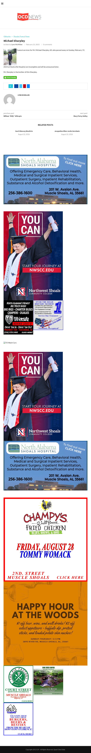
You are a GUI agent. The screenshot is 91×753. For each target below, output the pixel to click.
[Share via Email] (28, 86)
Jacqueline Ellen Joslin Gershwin (67, 131)
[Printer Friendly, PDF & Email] (10, 77)
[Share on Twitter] (20, 86)
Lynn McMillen (16, 44)
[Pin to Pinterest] (24, 86)
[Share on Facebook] (16, 86)
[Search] (88, 3)
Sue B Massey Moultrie (24, 131)
